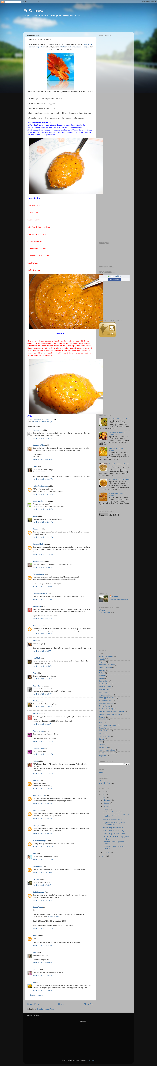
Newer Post (33, 1004)
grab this (102, 612)
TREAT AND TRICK (40, 593)
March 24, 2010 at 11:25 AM (43, 522)
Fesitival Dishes (105, 684)
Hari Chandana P (39, 892)
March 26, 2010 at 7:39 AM (42, 885)
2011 (104, 794)
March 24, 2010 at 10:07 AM (43, 479)
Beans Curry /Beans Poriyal (113, 827)
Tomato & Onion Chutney (112, 820)
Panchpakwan (38, 731)
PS (34, 982)
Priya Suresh (38, 626)
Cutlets (101, 673)
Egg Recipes (103, 681)
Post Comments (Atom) (45, 1009)
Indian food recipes (40, 486)
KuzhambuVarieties (106, 703)
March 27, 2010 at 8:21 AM (42, 945)
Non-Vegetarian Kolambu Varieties (111, 711)
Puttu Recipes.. (104, 731)
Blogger (91, 1060)
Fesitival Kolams (105, 687)
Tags (101, 742)
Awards (36, 422)
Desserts (102, 676)
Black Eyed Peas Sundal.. (112, 812)
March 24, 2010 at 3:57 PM (42, 619)
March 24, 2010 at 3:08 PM (42, 586)
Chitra (35, 467)
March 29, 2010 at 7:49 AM (42, 990)
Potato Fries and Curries (108, 725)
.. (99, 653)
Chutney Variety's (45, 422)
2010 (104, 797)
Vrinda (35, 701)
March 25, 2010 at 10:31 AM (43, 846)
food (108, 612)
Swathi (35, 935)
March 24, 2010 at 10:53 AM (43, 509)
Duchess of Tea (39, 445)
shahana (36, 970)
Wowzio (102, 610)
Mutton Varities (104, 706)
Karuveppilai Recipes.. (107, 698)
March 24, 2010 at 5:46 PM (42, 666)
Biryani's (102, 662)
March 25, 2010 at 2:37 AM (42, 819)
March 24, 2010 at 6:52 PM (42, 679)
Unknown (36, 529)
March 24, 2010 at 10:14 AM (43, 494)
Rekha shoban (38, 561)
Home (61, 1004)
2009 (104, 856)
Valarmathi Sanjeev (40, 841)
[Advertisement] (67, 26)
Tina (34, 673)
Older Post (89, 1004)
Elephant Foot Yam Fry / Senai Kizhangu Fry (114, 824)
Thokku (102, 744)
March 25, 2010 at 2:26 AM (42, 804)
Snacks (101, 733)
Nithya (35, 641)
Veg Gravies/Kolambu (107, 753)
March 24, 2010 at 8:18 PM (42, 724)
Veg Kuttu (102, 756)
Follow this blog (114, 279)
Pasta (101, 722)
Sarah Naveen (38, 686)
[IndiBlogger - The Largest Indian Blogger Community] (107, 336)
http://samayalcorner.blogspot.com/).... (74, 47)
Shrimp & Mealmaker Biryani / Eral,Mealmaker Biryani (119, 465)
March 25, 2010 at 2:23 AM (42, 788)
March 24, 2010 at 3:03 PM (42, 567)
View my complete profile (119, 599)
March (106, 809)
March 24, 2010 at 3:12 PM (42, 599)
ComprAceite (38, 907)
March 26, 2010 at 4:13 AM (42, 872)
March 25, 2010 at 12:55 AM (43, 773)
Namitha (36, 780)
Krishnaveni (37, 866)
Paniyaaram (103, 720)
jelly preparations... (106, 695)
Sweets (101, 739)
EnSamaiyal (34, 10)
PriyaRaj (36, 879)
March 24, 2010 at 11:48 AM (43, 554)
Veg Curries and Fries (107, 750)
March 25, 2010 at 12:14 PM (43, 859)
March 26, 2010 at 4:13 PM (42, 900)
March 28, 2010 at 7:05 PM (42, 976)
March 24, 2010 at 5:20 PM (42, 634)
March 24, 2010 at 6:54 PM (42, 694)
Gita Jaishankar (39, 795)
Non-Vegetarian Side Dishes (109, 714)
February (107, 852)
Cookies (102, 670)
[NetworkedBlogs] (114, 276)
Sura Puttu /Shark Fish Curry (119, 419)
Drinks (101, 678)
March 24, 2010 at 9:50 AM (42, 460)
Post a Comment (36, 995)
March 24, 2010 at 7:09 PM (42, 707)
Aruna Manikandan (40, 501)
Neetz (35, 516)
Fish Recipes (104, 689)
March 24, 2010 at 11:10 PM (43, 754)
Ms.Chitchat (37, 430)
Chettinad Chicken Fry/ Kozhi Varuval (117, 433)
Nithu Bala (37, 606)
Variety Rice (103, 747)
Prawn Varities (104, 728)
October (107, 803)
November (108, 800)
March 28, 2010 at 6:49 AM (42, 963)
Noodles (102, 717)
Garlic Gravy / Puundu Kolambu (114, 834)
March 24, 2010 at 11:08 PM (43, 741)
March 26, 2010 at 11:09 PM (43, 928)
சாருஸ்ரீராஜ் (36, 658)
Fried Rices (103, 692)
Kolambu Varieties (105, 700)
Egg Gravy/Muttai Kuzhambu (119, 479)
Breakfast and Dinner (107, 665)
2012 (104, 791)
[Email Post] (54, 419)
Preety (35, 952)
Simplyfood (37, 810)
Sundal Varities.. (105, 736)
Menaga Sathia (38, 574)
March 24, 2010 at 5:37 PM (42, 651)
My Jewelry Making (106, 709)
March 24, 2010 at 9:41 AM (42, 438)
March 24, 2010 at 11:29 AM (43, 537)
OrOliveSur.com (53, 917)
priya (35, 853)
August (106, 806)
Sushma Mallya (38, 544)
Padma (35, 761)
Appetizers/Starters (106, 656)
